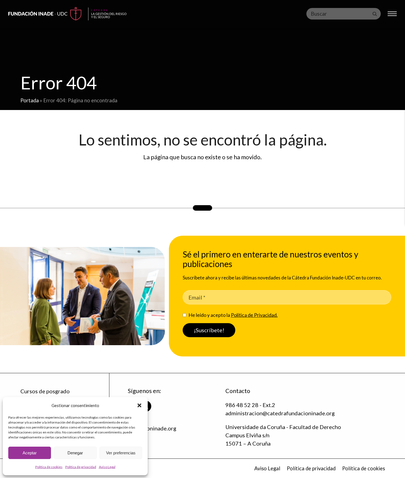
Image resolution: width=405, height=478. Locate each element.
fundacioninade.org (152, 428)
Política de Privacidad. (254, 315)
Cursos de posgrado (45, 391)
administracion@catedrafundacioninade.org (280, 413)
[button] (139, 405)
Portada (29, 100)
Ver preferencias (121, 452)
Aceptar (30, 452)
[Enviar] (374, 14)
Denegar (75, 452)
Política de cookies (49, 467)
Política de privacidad (80, 467)
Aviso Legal (107, 467)
